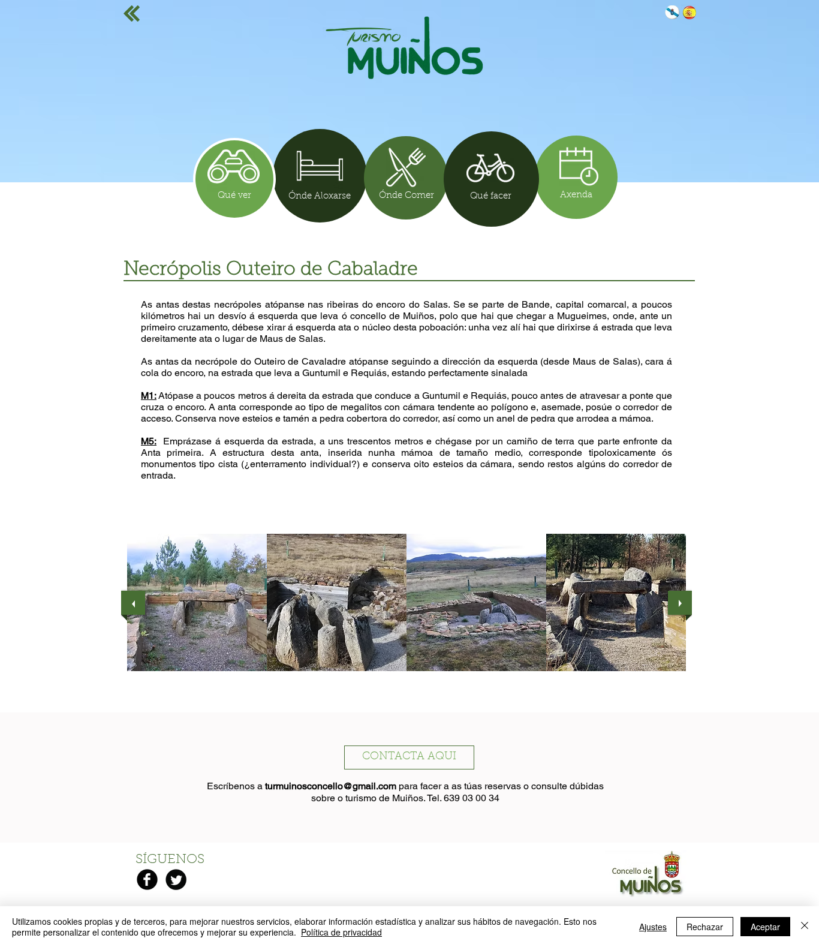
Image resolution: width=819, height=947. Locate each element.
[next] (680, 603)
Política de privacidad (341, 932)
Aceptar (765, 927)
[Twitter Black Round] (175, 879)
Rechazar (704, 927)
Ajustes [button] (653, 927)
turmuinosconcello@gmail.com (330, 786)
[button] (197, 602)
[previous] (133, 603)
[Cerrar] (804, 926)
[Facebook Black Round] (147, 879)
